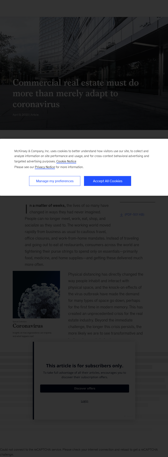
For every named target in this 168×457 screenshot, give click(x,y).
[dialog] (84, 167)
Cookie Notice (66, 161)
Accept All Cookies (107, 181)
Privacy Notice (45, 167)
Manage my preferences (55, 181)
